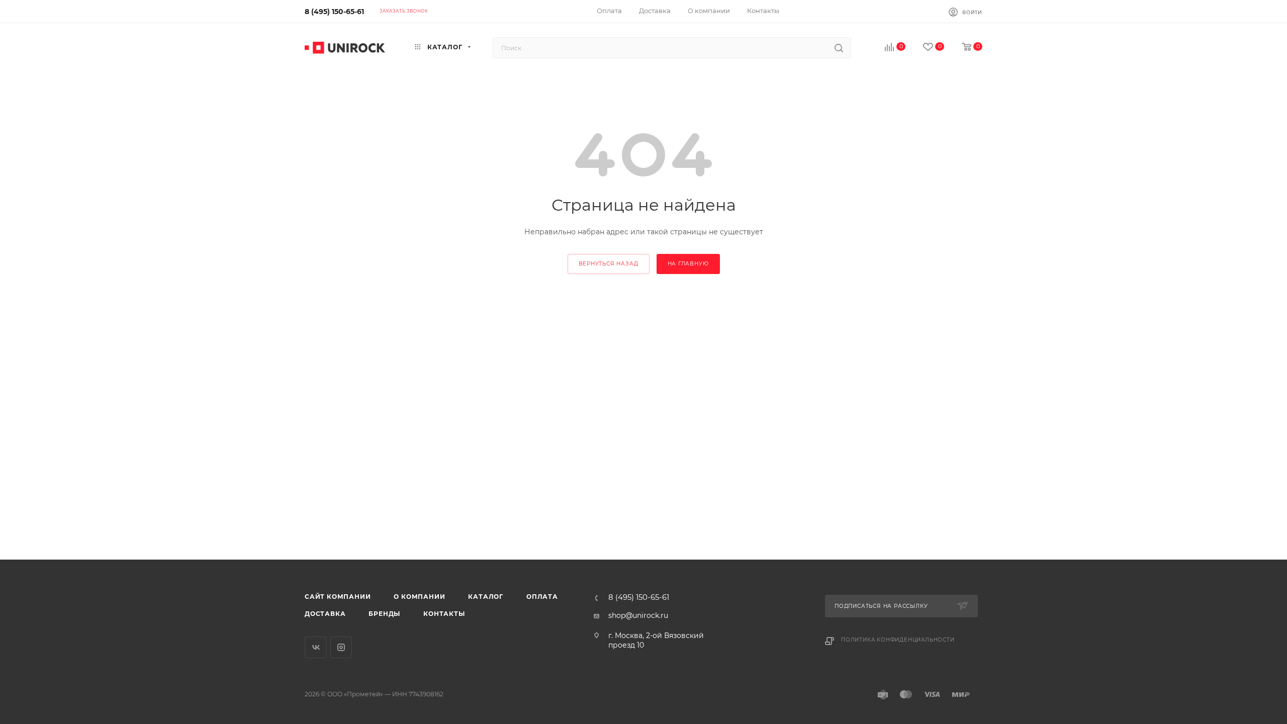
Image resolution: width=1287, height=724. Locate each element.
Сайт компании (338, 596)
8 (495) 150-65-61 (334, 11)
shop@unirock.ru (638, 615)
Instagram (341, 647)
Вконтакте (315, 647)
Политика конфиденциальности (898, 640)
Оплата (542, 596)
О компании (419, 596)
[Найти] (838, 47)
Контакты (444, 613)
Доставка (325, 613)
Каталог (485, 596)
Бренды (384, 613)
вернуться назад (608, 263)
